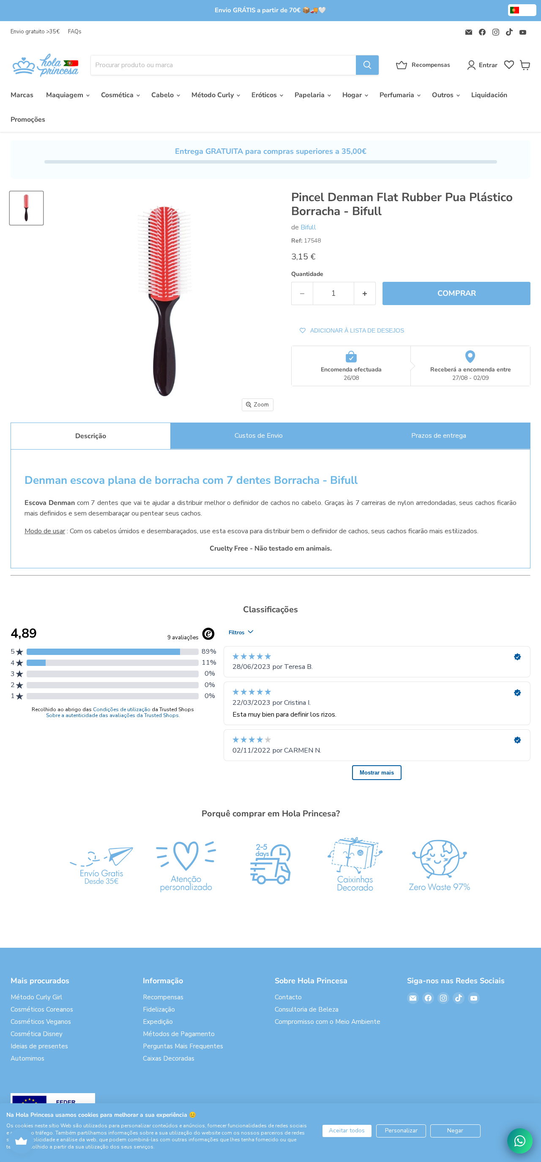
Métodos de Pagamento (179, 1034)
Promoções (28, 119)
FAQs (75, 32)
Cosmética (118, 95)
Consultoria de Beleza (307, 1009)
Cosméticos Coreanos (42, 1009)
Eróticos (265, 95)
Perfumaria (398, 95)
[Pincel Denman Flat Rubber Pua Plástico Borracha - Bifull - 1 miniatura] (26, 208)
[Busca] (367, 65)
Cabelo (163, 95)
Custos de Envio (259, 435)
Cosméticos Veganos (41, 1021)
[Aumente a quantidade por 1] (365, 293)
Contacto (288, 997)
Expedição (158, 1021)
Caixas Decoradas (168, 1058)
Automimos (27, 1058)
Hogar (352, 95)
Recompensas (163, 997)
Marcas (22, 95)
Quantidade (307, 274)
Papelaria (310, 95)
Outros (443, 95)
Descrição (90, 436)
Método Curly (213, 95)
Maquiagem (65, 95)
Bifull (308, 227)
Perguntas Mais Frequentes (183, 1046)
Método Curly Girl (36, 997)
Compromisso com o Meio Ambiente (327, 1021)
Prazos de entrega (438, 435)
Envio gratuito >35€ (35, 32)
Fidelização (159, 1009)
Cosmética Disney (37, 1034)
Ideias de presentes (39, 1046)
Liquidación (489, 95)
